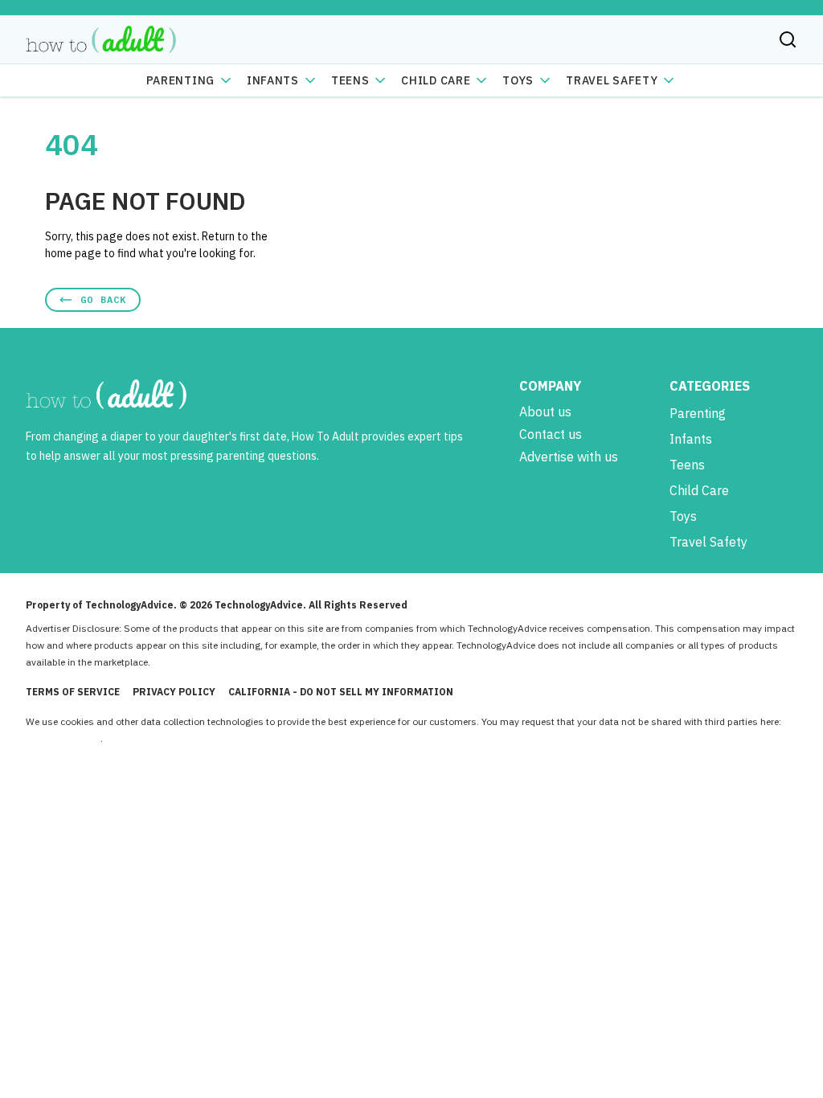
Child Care (435, 80)
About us (545, 411)
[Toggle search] (787, 39)
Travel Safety (611, 80)
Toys (518, 80)
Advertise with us (568, 456)
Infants (273, 80)
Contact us (550, 434)
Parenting (180, 80)
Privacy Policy (174, 692)
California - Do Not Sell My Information (340, 692)
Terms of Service (73, 692)
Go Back (103, 299)
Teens (350, 80)
